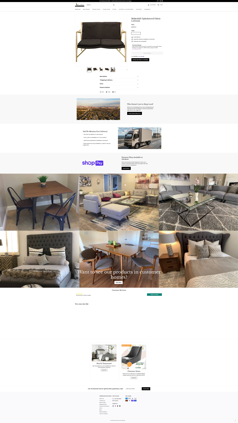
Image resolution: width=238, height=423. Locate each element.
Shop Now (104, 370)
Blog (100, 410)
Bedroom (78, 9)
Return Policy (102, 402)
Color (132, 30)
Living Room (106, 9)
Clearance (147, 9)
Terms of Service (103, 413)
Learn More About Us (134, 113)
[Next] (126, 69)
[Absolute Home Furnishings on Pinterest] (119, 406)
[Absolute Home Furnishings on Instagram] (113, 406)
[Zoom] (101, 40)
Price (132, 24)
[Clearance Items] (134, 357)
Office (114, 9)
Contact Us (102, 400)
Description (103, 76)
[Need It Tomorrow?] (104, 353)
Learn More (126, 168)
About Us (101, 398)
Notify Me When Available (140, 59)
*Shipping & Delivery (106, 80)
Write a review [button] (154, 294)
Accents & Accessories (126, 9)
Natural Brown (136, 33)
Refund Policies (103, 411)
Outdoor (139, 9)
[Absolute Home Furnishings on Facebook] (115, 406)
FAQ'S (100, 408)
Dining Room (96, 9)
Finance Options (105, 87)
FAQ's (101, 84)
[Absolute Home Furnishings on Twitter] (117, 406)
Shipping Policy (103, 404)
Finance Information (104, 406)
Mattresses (86, 9)
